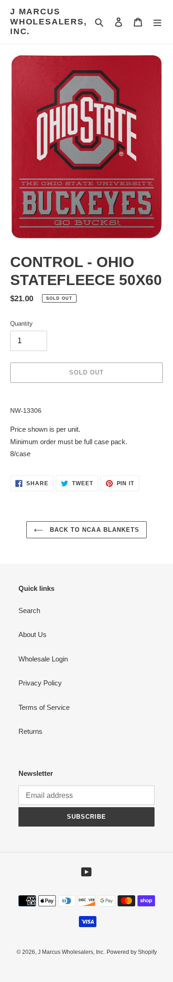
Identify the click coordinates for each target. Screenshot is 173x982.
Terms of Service (44, 707)
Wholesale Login (43, 659)
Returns (30, 731)
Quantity (21, 323)
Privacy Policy (40, 683)
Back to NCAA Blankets (93, 529)
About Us (32, 634)
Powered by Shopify (132, 952)
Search (29, 610)
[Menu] (157, 22)
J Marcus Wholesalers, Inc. (48, 21)
